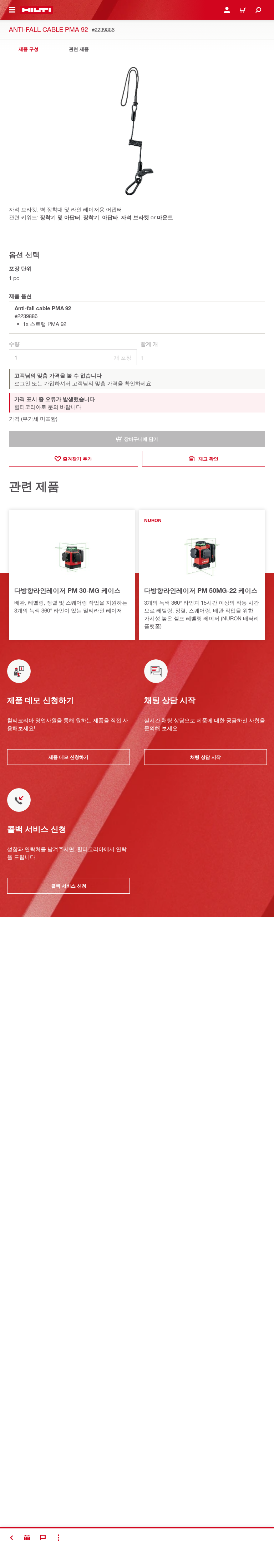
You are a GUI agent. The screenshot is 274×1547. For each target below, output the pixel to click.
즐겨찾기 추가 (77, 459)
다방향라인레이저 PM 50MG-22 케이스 (201, 590)
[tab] (29, 49)
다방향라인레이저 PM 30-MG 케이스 (67, 590)
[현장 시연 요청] (27, 1538)
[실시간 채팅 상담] (43, 1538)
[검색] (258, 10)
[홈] (36, 10)
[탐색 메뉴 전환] (12, 10)
